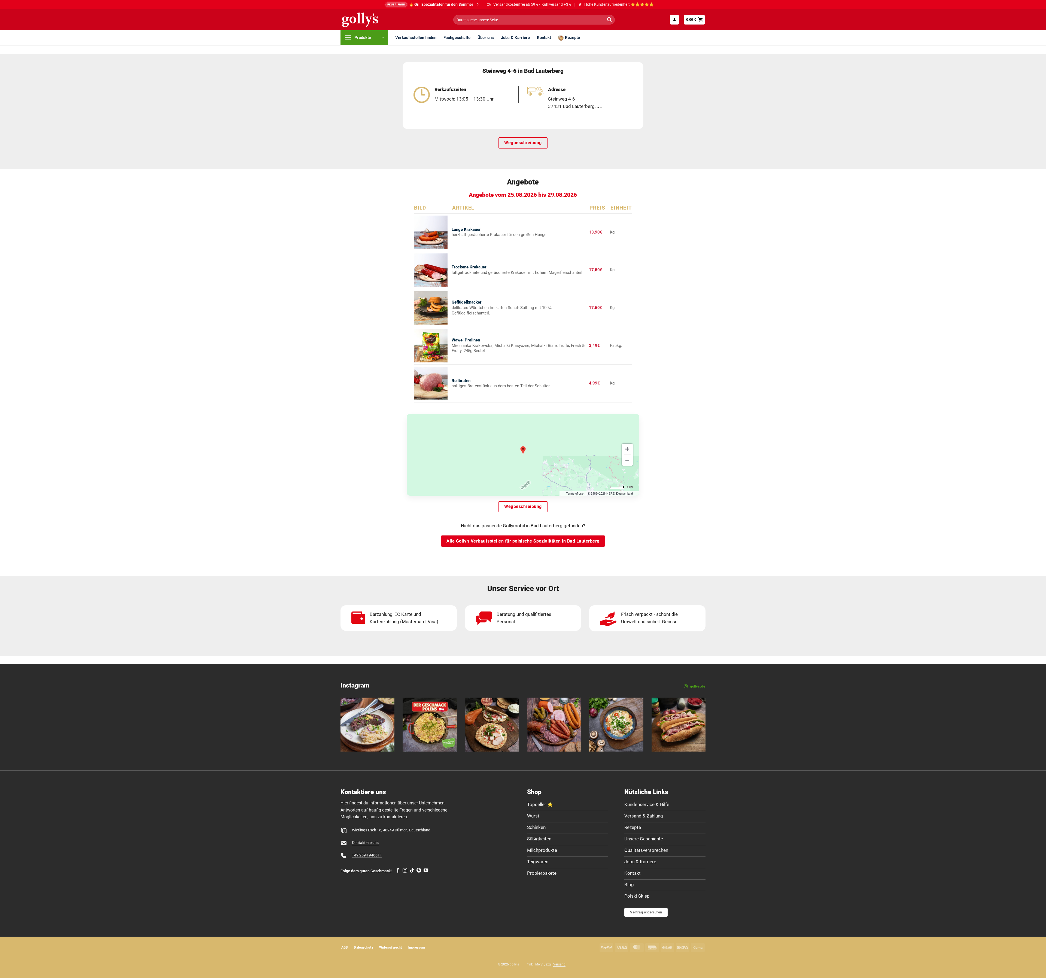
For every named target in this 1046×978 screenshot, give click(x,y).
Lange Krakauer (466, 229)
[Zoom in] (627, 449)
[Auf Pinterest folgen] (418, 870)
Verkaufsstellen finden (415, 37)
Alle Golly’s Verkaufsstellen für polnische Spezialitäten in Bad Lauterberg (522, 541)
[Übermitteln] (609, 20)
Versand (559, 964)
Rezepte (572, 37)
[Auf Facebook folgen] (398, 870)
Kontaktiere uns (365, 842)
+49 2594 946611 (367, 855)
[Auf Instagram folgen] (405, 870)
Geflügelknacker (467, 302)
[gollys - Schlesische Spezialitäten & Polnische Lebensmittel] (365, 19)
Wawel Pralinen (466, 340)
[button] (674, 19)
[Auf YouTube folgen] (426, 870)
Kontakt (544, 37)
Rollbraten (461, 380)
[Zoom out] (627, 460)
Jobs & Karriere (515, 37)
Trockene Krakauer (469, 267)
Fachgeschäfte (456, 37)
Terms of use (574, 493)
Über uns (486, 37)
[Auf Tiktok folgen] (412, 870)
